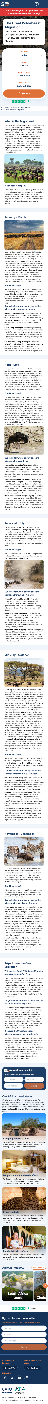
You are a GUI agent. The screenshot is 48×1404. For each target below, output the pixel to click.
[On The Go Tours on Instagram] (26, 1377)
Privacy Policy (25, 1400)
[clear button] (41, 55)
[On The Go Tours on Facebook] (4, 1377)
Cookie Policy (38, 1400)
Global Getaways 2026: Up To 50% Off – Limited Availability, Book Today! (24, 12)
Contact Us (10, 1368)
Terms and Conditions (10, 1400)
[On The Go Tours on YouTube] (19, 1377)
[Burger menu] (43, 4)
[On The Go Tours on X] (12, 1377)
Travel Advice (32, 1368)
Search (26, 93)
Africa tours (37, 1268)
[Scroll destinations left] (2, 1285)
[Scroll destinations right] (45, 1285)
